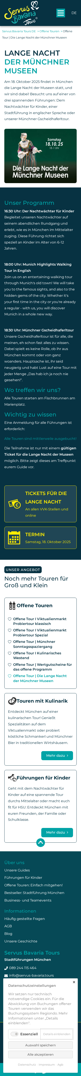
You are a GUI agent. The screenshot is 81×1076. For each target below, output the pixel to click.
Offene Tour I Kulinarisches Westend (37, 655)
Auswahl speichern (40, 1045)
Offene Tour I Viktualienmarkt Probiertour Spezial (40, 632)
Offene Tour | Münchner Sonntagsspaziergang (34, 644)
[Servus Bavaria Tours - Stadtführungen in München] (21, 13)
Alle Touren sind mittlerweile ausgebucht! (40, 439)
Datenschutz (27, 1064)
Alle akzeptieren (40, 1054)
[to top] (40, 842)
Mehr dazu (56, 755)
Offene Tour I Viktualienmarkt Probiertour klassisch (40, 621)
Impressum (47, 1064)
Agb (60, 1064)
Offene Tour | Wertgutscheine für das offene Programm (42, 667)
